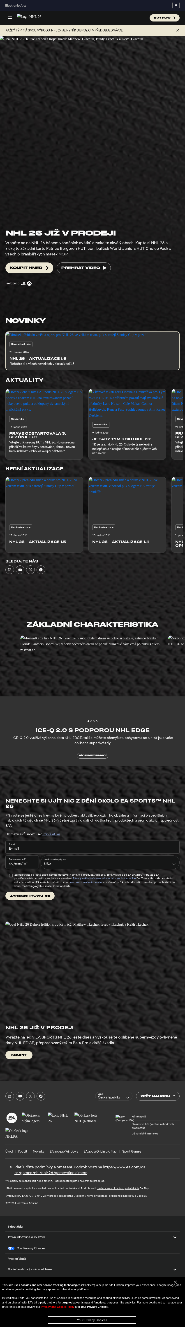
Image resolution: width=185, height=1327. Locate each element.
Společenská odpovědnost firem (30, 1269)
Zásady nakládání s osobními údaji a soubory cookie (104, 878)
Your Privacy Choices (92, 1320)
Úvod (9, 1151)
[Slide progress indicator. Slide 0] (88, 721)
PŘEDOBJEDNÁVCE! (109, 30)
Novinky (38, 1151)
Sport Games (131, 1151)
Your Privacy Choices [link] (31, 1248)
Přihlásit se (51, 834)
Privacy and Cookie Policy (57, 1306)
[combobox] (110, 862)
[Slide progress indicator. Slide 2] (94, 721)
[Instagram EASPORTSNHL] (9, 569)
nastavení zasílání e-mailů (86, 882)
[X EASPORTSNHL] (30, 569)
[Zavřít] (177, 30)
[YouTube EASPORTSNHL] (20, 569)
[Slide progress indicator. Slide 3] (96, 721)
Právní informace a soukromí (26, 1237)
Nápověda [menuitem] (15, 1227)
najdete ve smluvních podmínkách (118, 1188)
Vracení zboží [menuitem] (17, 1259)
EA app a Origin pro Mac (100, 1151)
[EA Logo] (11, 1118)
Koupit (22, 1151)
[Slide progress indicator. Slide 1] (91, 721)
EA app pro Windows (64, 1151)
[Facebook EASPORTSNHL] (41, 569)
